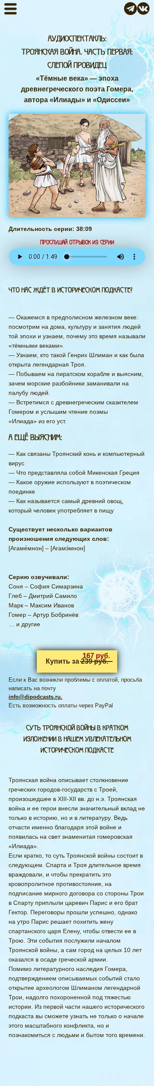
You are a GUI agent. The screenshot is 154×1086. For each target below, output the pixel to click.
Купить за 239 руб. (77, 661)
